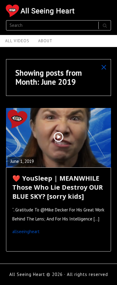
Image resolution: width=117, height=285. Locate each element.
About (45, 40)
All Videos (17, 40)
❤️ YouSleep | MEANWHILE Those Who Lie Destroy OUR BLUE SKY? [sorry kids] (57, 187)
